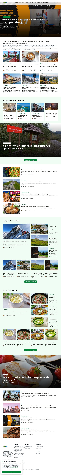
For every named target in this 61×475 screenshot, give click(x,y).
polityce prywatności (15, 467)
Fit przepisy (47, 2)
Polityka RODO (25, 469)
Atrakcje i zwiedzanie (25, 2)
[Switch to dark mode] (57, 2)
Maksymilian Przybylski (28, 446)
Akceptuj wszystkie (11, 472)
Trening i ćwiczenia (37, 2)
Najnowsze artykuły (18, 2)
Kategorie (38, 444)
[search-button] (54, 2)
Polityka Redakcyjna (31, 469)
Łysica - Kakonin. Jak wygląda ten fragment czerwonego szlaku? (18, 450)
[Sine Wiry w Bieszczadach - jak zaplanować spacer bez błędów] (30, 140)
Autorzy (27, 444)
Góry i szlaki (43, 2)
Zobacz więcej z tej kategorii (29, 160)
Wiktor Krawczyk (5, 382)
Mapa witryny (37, 469)
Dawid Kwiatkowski (6, 150)
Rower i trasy (31, 2)
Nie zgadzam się (11, 469)
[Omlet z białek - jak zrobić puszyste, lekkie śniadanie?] (30, 371)
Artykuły (16, 444)
